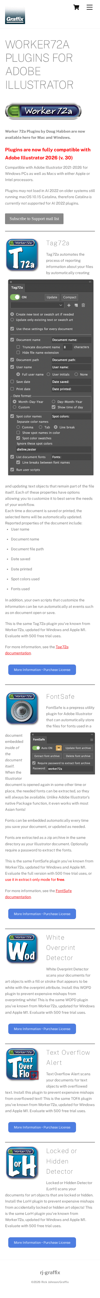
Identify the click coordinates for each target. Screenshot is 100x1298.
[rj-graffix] (15, 21)
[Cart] (76, 7)
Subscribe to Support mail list (34, 218)
